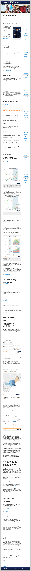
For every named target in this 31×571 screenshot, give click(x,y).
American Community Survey (8, 563)
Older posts (4, 566)
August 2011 (26, 140)
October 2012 (26, 113)
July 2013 (26, 98)
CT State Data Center (4, 4)
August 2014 (26, 75)
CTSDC (5, 70)
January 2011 (26, 153)
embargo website (17, 485)
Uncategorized (9, 70)
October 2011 (26, 136)
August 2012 (26, 117)
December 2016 (26, 35)
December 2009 (26, 174)
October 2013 (26, 92)
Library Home (14, 568)
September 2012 (26, 115)
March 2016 (26, 48)
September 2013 (26, 94)
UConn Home (5, 568)
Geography (12, 563)
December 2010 (26, 155)
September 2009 (26, 180)
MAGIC (9, 4)
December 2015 (26, 54)
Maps (17, 563)
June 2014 (26, 77)
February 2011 (26, 151)
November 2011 (26, 134)
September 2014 (26, 73)
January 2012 (26, 130)
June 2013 (26, 100)
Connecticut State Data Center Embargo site (8, 311)
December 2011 (26, 132)
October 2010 (26, 159)
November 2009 (26, 176)
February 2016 (26, 50)
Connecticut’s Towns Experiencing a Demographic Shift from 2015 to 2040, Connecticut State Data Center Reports (10, 157)
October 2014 (26, 71)
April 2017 (26, 29)
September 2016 (26, 37)
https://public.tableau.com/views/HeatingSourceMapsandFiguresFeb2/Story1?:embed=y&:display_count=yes (16, 532)
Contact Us (12, 4)
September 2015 (26, 56)
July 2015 (26, 58)
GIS (14, 563)
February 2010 (26, 172)
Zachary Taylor (9, 517)
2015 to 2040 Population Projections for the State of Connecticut (6, 38)
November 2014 (26, 69)
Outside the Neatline (14, 2)
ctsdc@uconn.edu (5, 300)
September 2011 (26, 138)
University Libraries (12, 1)
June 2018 (26, 18)
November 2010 (26, 157)
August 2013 (26, 96)
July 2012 (26, 119)
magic (7, 70)
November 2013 (26, 90)
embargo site (14, 297)
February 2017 (26, 33)
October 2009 (26, 178)
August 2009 (26, 182)
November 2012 (26, 111)
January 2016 (26, 52)
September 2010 (26, 161)
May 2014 (26, 79)
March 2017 (26, 31)
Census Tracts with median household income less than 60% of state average (10, 500)
